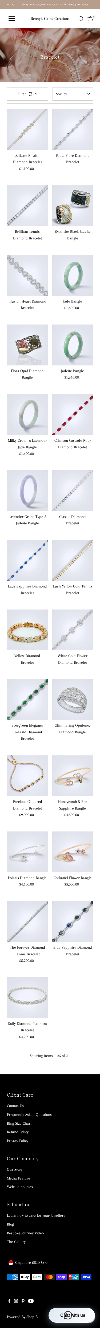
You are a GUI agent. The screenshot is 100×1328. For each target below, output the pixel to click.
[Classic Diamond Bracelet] (72, 490)
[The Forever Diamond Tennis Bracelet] (27, 921)
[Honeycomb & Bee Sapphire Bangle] (72, 775)
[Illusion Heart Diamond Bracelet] (27, 275)
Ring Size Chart (19, 1123)
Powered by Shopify (22, 1317)
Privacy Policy (17, 1141)
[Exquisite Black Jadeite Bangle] (72, 205)
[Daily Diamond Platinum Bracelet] (27, 997)
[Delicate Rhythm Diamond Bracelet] (27, 129)
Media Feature (18, 1178)
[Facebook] (9, 1301)
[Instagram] (16, 1301)
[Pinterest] (23, 1301)
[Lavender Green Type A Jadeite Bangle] (27, 490)
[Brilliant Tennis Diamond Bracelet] (27, 205)
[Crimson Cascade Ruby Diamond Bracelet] (72, 414)
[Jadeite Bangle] (72, 345)
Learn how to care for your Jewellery (36, 1215)
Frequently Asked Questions (29, 1114)
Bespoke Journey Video (25, 1233)
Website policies (20, 1187)
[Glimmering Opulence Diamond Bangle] (72, 699)
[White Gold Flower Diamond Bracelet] (72, 629)
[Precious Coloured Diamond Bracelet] (27, 775)
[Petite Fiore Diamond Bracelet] (72, 129)
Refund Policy (18, 1132)
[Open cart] (90, 18)
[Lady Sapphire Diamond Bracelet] (27, 560)
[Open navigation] (12, 18)
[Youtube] (31, 1301)
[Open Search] (81, 18)
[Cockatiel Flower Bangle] (72, 851)
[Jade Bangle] (72, 275)
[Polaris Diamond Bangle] (27, 851)
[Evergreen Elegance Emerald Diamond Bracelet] (27, 699)
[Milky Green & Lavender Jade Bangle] (27, 414)
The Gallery (16, 1241)
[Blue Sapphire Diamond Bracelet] (72, 921)
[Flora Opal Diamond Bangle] (27, 345)
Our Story (14, 1169)
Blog (10, 1224)
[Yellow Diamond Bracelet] (27, 629)
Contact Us (15, 1106)
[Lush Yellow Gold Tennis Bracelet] (72, 560)
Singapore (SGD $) (29, 1262)
